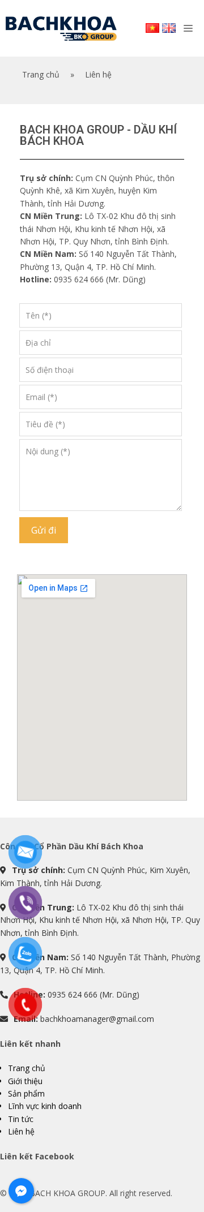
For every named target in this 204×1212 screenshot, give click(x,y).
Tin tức (20, 1119)
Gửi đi (43, 530)
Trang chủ (26, 1068)
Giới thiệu (25, 1081)
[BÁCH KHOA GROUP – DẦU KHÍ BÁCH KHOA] (61, 28)
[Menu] (191, 28)
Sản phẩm (26, 1093)
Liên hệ (21, 1131)
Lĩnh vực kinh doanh (45, 1106)
